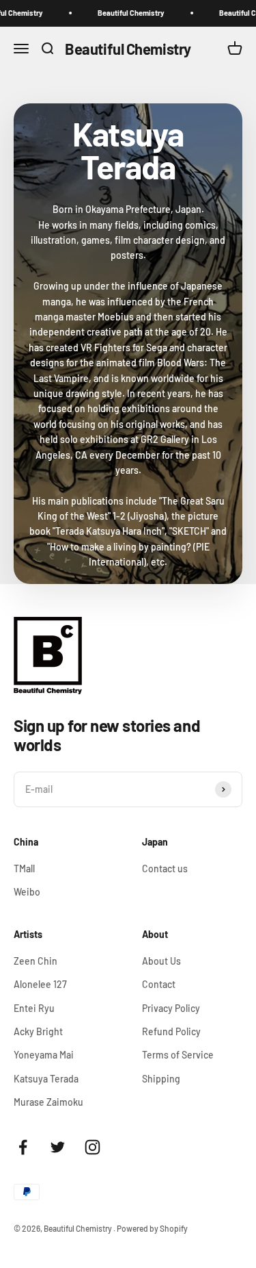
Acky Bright (38, 1031)
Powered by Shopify (152, 1228)
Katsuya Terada (46, 1079)
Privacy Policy (171, 1008)
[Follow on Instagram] (92, 1147)
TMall (24, 868)
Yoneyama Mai (44, 1055)
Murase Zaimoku (48, 1102)
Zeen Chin (35, 961)
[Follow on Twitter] (57, 1147)
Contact (158, 984)
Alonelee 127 (40, 984)
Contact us (165, 868)
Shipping (161, 1079)
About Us (161, 961)
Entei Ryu (34, 1008)
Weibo (27, 892)
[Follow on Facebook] (23, 1147)
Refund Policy (171, 1031)
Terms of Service (178, 1055)
